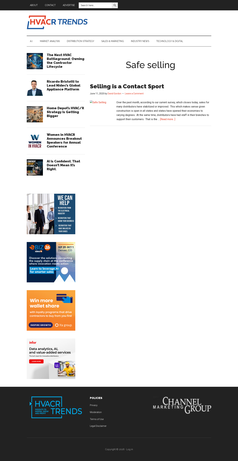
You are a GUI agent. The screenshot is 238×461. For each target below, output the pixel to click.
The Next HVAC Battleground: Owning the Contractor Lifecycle (65, 61)
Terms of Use (97, 419)
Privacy (93, 405)
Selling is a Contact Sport (127, 86)
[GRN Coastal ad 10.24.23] (51, 233)
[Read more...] (167, 119)
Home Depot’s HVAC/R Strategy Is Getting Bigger (65, 112)
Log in (129, 449)
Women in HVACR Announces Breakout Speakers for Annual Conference (64, 140)
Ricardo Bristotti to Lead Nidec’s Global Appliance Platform (63, 85)
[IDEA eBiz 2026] (51, 281)
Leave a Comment (134, 93)
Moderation (96, 412)
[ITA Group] (51, 329)
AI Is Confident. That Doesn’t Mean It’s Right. (63, 165)
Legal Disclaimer (98, 426)
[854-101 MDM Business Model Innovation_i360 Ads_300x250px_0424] (51, 378)
